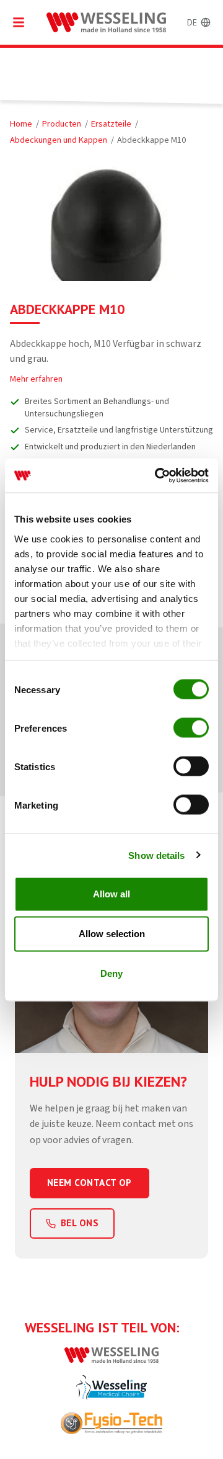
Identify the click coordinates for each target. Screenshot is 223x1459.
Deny (111, 973)
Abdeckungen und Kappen (58, 139)
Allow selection (112, 933)
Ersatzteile (111, 123)
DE (192, 22)
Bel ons (79, 1223)
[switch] (191, 728)
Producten (61, 123)
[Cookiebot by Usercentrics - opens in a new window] (157, 475)
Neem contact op (89, 1182)
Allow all (111, 894)
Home (21, 123)
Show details (156, 855)
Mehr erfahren (36, 378)
